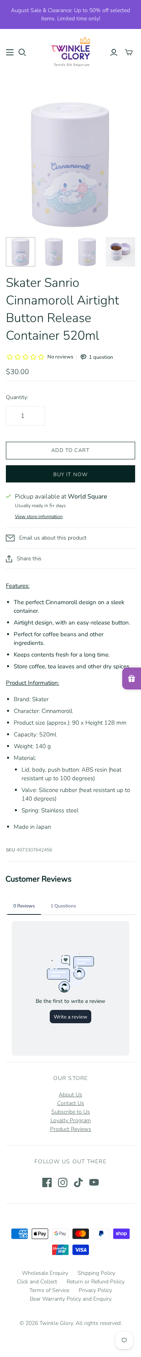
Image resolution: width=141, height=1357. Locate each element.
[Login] (114, 52)
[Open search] (22, 52)
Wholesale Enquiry (45, 1273)
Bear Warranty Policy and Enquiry (71, 1299)
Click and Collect (37, 1281)
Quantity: (17, 397)
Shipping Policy (96, 1273)
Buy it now (70, 474)
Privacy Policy (95, 1290)
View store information (39, 516)
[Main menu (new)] (10, 52)
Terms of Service (49, 1290)
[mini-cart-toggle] (129, 52)
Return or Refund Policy (96, 1281)
